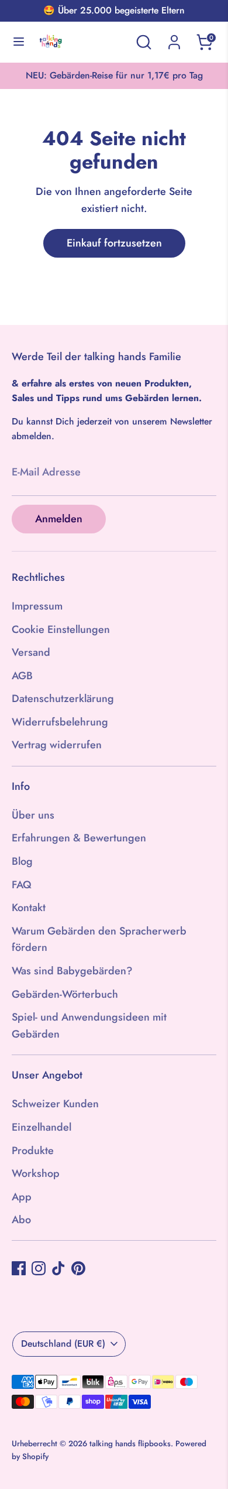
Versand (31, 652)
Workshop (36, 1173)
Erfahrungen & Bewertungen (79, 838)
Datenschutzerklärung (63, 698)
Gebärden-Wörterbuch (65, 994)
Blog (22, 861)
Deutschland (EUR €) (63, 1343)
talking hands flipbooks (130, 1443)
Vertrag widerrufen (57, 744)
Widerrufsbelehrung (60, 722)
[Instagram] (39, 1268)
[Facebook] (19, 1268)
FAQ (22, 884)
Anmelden (58, 518)
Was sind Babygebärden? (72, 970)
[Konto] (174, 38)
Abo (21, 1219)
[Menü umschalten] (18, 42)
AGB (22, 675)
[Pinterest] (78, 1268)
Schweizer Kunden (55, 1103)
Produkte (33, 1150)
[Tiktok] (58, 1268)
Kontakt (29, 907)
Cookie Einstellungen (61, 629)
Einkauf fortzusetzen (114, 243)
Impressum (37, 606)
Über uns (33, 815)
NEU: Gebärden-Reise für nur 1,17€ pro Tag (114, 75)
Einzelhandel (41, 1127)
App (22, 1196)
